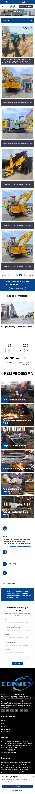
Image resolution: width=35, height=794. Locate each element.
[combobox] (8, 630)
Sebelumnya (5, 275)
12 (25, 275)
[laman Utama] (11, 6)
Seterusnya (31, 275)
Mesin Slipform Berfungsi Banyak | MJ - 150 (17, 143)
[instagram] (16, 710)
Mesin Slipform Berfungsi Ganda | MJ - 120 (17, 225)
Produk (24, 14)
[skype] (21, 710)
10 (20, 275)
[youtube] (12, 710)
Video (3, 724)
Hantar (17, 664)
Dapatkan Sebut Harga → (17, 288)
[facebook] (3, 710)
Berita (3, 726)
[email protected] (14, 2)
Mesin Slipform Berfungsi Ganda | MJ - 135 (17, 184)
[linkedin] (7, 710)
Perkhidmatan (6, 729)
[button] (16, 338)
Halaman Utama (15, 14)
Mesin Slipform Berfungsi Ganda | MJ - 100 (17, 266)
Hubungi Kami (5, 732)
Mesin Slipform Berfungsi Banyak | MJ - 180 (17, 102)
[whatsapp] (26, 710)
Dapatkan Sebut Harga (26, 6)
